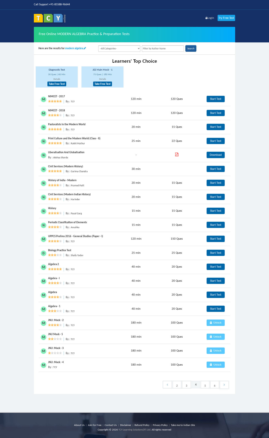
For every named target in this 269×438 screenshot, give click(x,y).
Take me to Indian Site (183, 425)
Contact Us (111, 425)
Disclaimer (125, 425)
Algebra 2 (53, 264)
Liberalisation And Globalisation (66, 152)
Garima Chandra (79, 171)
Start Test (215, 99)
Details (56, 79)
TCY (73, 101)
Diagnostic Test (57, 69)
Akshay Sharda (60, 157)
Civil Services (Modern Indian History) (69, 194)
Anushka (75, 227)
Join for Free (94, 425)
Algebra (52, 292)
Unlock (217, 322)
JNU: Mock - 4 (56, 362)
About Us (79, 425)
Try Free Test (226, 18)
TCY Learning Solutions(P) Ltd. (134, 429)
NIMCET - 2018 (56, 110)
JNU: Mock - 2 (56, 320)
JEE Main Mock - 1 (103, 69)
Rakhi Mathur (78, 143)
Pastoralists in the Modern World (66, 124)
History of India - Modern (62, 180)
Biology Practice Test (59, 250)
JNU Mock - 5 (55, 334)
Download (216, 154)
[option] (57, 77)
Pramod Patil (77, 185)
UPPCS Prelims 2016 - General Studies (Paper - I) (75, 236)
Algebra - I (54, 278)
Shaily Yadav (77, 255)
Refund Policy (142, 425)
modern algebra (74, 48)
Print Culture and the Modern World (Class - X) (74, 138)
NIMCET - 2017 (56, 96)
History (52, 208)
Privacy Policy (160, 425)
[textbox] (163, 48)
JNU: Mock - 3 (56, 348)
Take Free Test (57, 84)
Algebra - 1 (54, 306)
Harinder (75, 199)
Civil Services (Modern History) (65, 166)
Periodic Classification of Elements (67, 222)
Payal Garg (76, 213)
